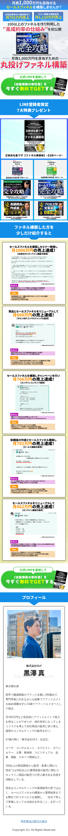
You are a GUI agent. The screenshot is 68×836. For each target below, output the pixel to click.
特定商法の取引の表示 (34, 821)
